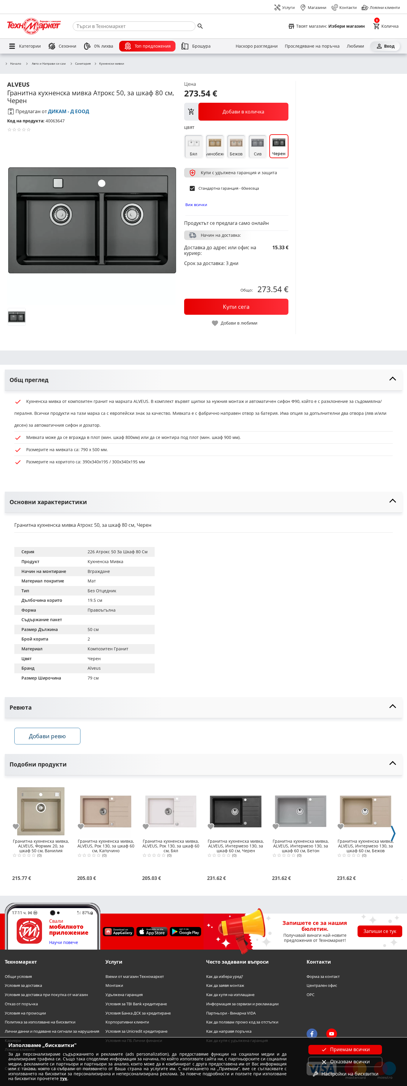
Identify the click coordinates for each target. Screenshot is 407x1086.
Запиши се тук (379, 931)
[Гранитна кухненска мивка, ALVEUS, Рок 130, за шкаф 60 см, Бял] (171, 809)
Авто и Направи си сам (49, 63)
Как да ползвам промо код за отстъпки (242, 1022)
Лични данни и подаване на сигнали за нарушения (52, 1031)
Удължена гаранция (124, 994)
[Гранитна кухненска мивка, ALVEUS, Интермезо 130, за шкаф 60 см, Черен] (236, 809)
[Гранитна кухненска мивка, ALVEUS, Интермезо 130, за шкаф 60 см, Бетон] (301, 809)
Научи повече (63, 942)
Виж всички (196, 204)
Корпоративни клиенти (127, 1022)
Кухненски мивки (111, 64)
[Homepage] (34, 26)
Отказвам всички (350, 1061)
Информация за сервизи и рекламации (242, 1004)
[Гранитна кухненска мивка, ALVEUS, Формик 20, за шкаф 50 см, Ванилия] (41, 809)
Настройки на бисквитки (349, 1074)
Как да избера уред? (224, 976)
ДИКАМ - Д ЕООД (68, 111)
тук (63, 1078)
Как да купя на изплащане (230, 994)
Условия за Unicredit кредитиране (136, 1031)
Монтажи (114, 985)
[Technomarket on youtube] (331, 1034)
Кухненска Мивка (105, 561)
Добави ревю (47, 736)
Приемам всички (350, 1049)
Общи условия (18, 976)
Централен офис (322, 985)
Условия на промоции (25, 1013)
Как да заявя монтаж (225, 985)
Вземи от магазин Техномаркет (134, 976)
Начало (15, 64)
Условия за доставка (23, 985)
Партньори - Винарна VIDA (231, 1013)
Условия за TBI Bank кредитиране (136, 1004)
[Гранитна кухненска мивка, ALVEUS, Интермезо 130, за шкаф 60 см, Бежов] (366, 809)
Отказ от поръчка (21, 1004)
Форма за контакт (323, 976)
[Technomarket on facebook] (312, 1034)
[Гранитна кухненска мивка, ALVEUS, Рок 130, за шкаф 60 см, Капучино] (106, 809)
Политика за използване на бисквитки (40, 1022)
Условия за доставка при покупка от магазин (46, 994)
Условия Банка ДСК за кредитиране (138, 1013)
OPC (310, 994)
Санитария (83, 64)
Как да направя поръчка (228, 1031)
